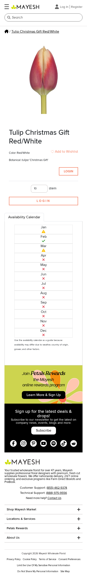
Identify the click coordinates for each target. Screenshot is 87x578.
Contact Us (54, 498)
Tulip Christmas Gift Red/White (35, 31)
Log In (64, 7)
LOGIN (68, 171)
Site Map (65, 571)
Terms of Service (47, 559)
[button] (6, 6)
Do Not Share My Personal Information (37, 571)
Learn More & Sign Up (44, 395)
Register (77, 7)
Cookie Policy (30, 559)
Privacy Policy (14, 559)
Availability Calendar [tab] (24, 217)
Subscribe (43, 430)
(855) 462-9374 (57, 488)
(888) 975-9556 (56, 493)
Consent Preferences (69, 559)
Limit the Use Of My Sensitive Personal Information (43, 565)
